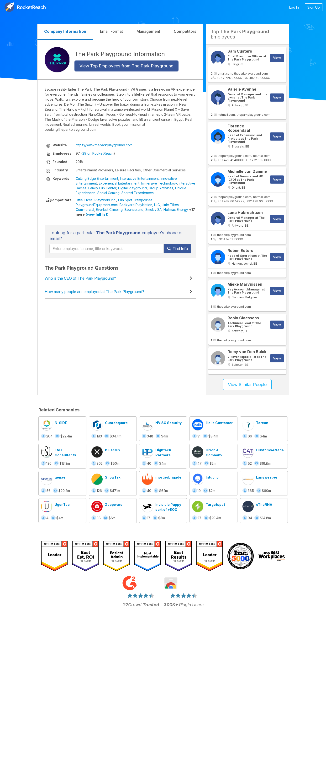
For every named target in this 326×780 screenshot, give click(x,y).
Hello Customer (219, 423)
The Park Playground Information (119, 53)
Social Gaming (108, 193)
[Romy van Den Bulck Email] (218, 358)
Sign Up (313, 7)
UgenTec (62, 504)
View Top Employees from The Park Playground (126, 65)
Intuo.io (212, 477)
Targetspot (215, 504)
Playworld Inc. (105, 200)
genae (60, 477)
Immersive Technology (159, 183)
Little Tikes (84, 200)
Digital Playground (132, 188)
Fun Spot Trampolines (135, 200)
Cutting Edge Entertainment (97, 178)
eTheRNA (264, 504)
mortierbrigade (168, 477)
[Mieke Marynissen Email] (218, 291)
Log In (294, 7)
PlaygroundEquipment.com (97, 205)
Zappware (113, 504)
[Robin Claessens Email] (218, 324)
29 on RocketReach (98, 153)
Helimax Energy (175, 209)
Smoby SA (153, 209)
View (277, 58)
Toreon (262, 423)
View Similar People (247, 384)
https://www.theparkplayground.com (104, 145)
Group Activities (161, 188)
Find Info (180, 248)
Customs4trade (270, 450)
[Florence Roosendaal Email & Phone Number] (218, 136)
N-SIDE (61, 423)
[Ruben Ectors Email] (218, 257)
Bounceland (134, 209)
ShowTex (113, 477)
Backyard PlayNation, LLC (140, 205)
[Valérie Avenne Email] (218, 97)
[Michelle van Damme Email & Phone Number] (218, 179)
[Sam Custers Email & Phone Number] (218, 58)
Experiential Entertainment (119, 183)
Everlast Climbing (109, 209)
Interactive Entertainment (139, 178)
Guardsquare (116, 423)
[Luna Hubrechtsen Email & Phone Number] (218, 219)
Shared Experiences (137, 193)
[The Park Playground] (57, 59)
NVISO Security (168, 423)
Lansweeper (266, 477)
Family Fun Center (102, 188)
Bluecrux (112, 450)
